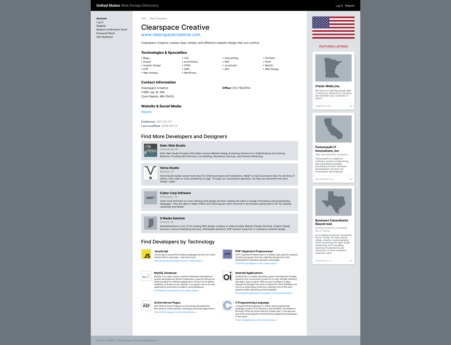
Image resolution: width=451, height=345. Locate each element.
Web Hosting (150, 72)
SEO (226, 68)
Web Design (272, 68)
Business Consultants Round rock (331, 222)
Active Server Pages (167, 302)
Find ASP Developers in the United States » (175, 312)
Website (146, 112)
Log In (339, 5)
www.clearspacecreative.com (170, 34)
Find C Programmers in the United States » (256, 320)
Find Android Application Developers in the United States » (264, 293)
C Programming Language (252, 302)
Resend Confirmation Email (111, 29)
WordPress (190, 72)
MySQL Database (165, 273)
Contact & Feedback (145, 340)
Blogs (146, 57)
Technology (124, 340)
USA (143, 18)
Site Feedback (104, 36)
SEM (186, 68)
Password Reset (105, 33)
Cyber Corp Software (175, 193)
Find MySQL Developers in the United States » (177, 290)
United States (127, 5)
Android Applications (248, 273)
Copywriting (231, 57)
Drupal (147, 61)
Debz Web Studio (172, 145)
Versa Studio (169, 168)
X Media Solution (172, 218)
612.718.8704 (241, 88)
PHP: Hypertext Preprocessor (254, 251)
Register (350, 5)
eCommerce (191, 61)
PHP (145, 68)
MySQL (269, 65)
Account (101, 18)
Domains (270, 57)
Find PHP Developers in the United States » (256, 263)
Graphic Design (152, 65)
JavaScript (230, 65)
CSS (186, 57)
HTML (187, 65)
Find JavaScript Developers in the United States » (178, 260)
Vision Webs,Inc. (327, 86)
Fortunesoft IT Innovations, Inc (327, 148)
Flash (268, 61)
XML (227, 61)
